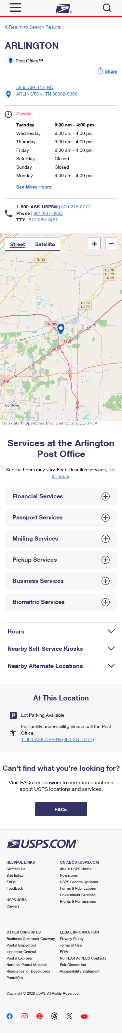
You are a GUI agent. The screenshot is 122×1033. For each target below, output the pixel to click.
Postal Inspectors (21, 945)
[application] (61, 329)
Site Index (15, 875)
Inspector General (21, 951)
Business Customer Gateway (31, 938)
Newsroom (69, 875)
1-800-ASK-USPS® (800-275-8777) (57, 739)
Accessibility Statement (80, 971)
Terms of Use (71, 945)
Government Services (78, 895)
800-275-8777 (75, 206)
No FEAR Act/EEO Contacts (83, 958)
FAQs (11, 882)
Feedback (15, 888)
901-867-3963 (48, 213)
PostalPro (15, 977)
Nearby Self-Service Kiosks (45, 648)
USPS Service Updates (79, 882)
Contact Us (16, 869)
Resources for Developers (28, 971)
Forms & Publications (78, 888)
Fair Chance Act (73, 964)
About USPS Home (75, 869)
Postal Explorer (20, 958)
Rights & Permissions (78, 901)
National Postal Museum (27, 964)
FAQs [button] (61, 809)
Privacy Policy (72, 938)
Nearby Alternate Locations (45, 665)
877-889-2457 (43, 219)
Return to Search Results (35, 27)
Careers (13, 906)
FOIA (64, 951)
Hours (15, 631)
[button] (107, 71)
